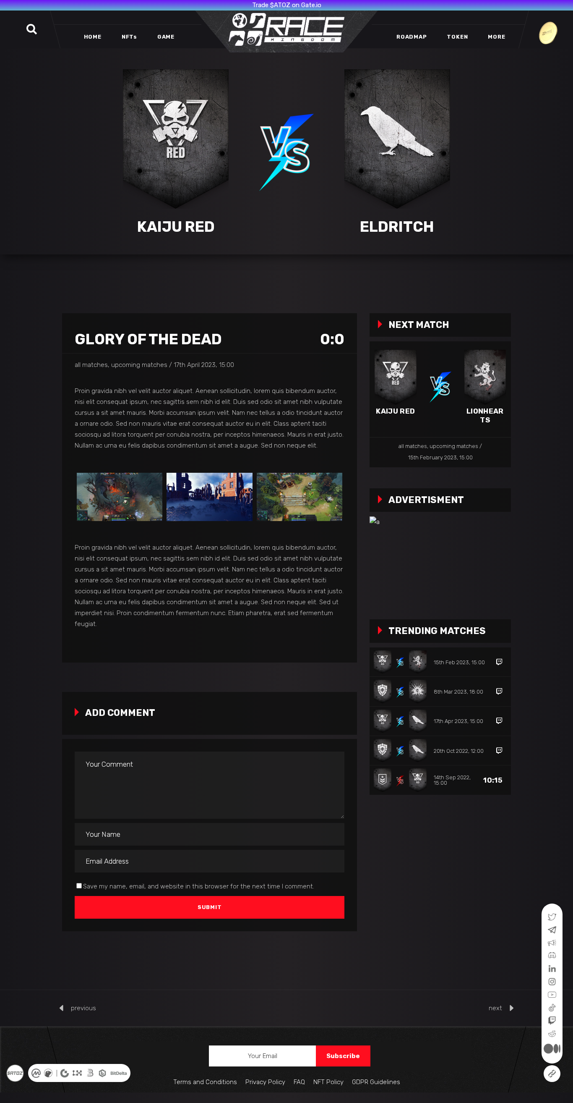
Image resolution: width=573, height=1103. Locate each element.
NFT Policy (328, 1082)
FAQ (299, 1082)
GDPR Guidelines (376, 1082)
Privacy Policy (265, 1082)
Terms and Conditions (205, 1082)
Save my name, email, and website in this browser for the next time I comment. (198, 886)
